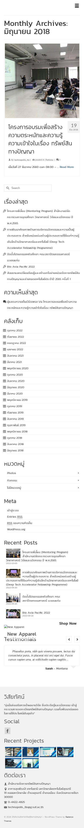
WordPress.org (16, 529)
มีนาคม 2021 (14, 362)
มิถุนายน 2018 (15, 450)
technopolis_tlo (22, 159)
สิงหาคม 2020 (15, 381)
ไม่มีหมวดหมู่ (14, 488)
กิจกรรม (49, 159)
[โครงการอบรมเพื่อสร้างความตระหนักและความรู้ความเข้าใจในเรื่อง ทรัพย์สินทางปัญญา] (42, 81)
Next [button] (77, 639)
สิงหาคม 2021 (15, 356)
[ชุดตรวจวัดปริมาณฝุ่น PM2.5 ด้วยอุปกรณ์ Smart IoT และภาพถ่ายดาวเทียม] (47, 752)
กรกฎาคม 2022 (16, 343)
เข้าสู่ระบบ (13, 510)
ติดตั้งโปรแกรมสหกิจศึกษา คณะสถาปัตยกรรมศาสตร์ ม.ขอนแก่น (41, 598)
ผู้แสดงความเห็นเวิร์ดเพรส (22, 302)
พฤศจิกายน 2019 (17, 400)
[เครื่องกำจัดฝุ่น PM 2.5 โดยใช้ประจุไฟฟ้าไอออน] (12, 752)
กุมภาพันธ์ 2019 (16, 425)
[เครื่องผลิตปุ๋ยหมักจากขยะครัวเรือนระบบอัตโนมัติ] (12, 763)
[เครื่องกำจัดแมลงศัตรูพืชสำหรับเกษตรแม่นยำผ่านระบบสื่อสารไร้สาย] (30, 752)
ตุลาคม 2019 (14, 406)
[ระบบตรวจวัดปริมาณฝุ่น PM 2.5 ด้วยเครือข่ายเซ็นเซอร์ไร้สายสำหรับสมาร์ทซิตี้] (64, 752)
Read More (67, 167)
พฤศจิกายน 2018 (17, 431)
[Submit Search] (7, 188)
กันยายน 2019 (15, 412)
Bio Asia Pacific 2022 (21, 267)
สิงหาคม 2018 (15, 444)
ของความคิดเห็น (19, 523)
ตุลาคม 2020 (15, 375)
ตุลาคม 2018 (14, 438)
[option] (42, 659)
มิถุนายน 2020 (15, 387)
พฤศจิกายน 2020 (17, 368)
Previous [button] (69, 639)
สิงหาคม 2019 (15, 419)
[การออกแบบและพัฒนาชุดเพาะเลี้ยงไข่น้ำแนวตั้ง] (30, 763)
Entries (14, 517)
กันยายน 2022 (15, 337)
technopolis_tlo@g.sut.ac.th (25, 807)
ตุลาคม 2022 (14, 330)
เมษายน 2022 (15, 349)
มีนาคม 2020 (15, 393)
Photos (11, 473)
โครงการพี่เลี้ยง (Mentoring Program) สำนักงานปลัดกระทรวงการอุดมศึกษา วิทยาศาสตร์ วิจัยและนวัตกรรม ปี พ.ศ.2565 (40, 217)
